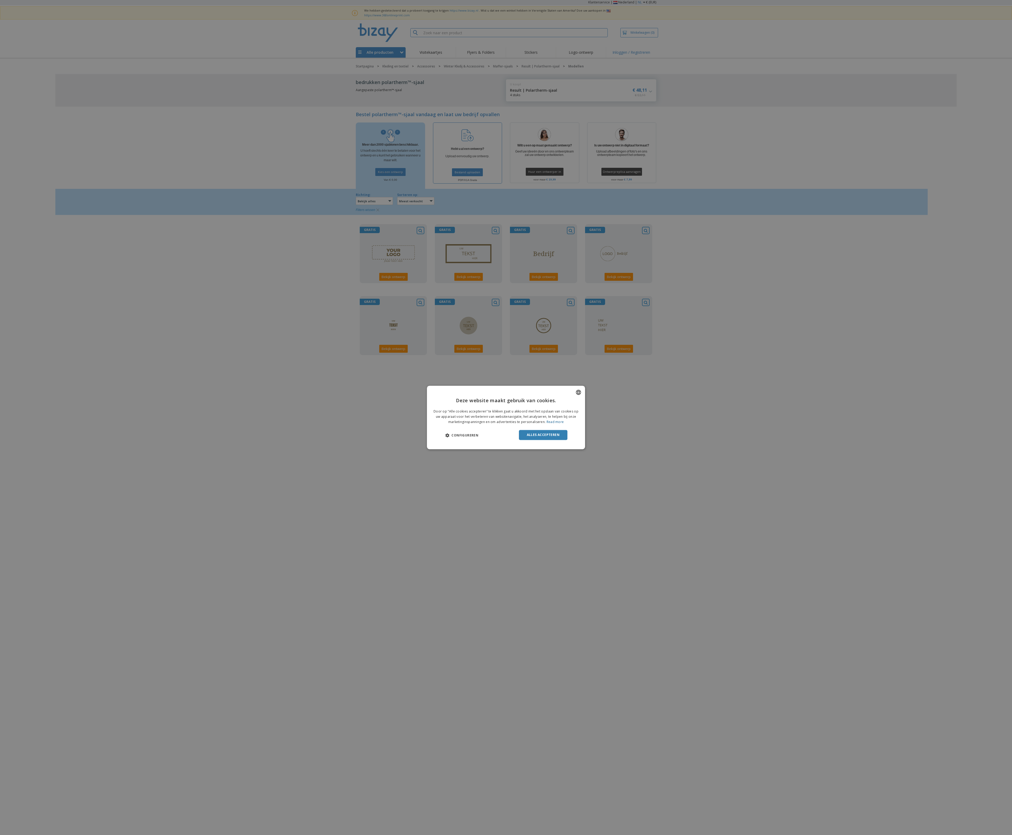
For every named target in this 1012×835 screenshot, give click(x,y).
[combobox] (578, 392)
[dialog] (506, 417)
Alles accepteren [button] (543, 435)
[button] (462, 435)
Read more (555, 422)
